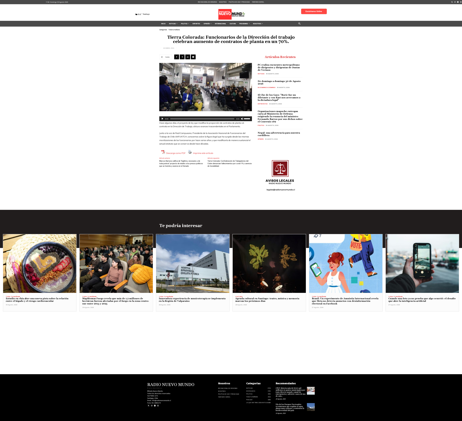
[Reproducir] (162, 119)
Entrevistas (263, 104)
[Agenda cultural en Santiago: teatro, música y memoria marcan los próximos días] (269, 263)
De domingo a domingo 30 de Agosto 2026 (279, 82)
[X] (182, 57)
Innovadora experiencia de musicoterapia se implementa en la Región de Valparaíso (192, 300)
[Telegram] (458, 2)
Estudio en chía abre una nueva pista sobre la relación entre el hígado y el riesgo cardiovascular (37, 300)
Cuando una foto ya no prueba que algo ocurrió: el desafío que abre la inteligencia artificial (422, 300)
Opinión (260, 139)
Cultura (239, 296)
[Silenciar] (242, 119)
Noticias (261, 74)
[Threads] (158, 405)
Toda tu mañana (174, 30)
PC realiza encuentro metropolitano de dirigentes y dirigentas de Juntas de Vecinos (279, 67)
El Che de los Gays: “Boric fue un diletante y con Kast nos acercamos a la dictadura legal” (279, 98)
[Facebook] (176, 57)
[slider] (247, 118)
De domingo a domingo (266, 87)
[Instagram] (455, 2)
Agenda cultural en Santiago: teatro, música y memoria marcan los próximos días (267, 300)
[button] (299, 24)
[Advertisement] (231, 328)
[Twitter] (452, 2)
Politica (261, 125)
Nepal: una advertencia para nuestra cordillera (279, 134)
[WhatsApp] (187, 57)
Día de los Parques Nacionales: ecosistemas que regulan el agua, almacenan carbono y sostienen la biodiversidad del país (290, 407)
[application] (205, 118)
